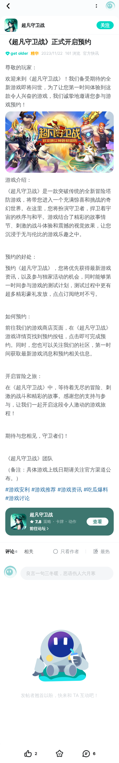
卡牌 (60, 521)
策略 (47, 521)
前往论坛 (38, 528)
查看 (97, 521)
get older (19, 53)
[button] (108, 6)
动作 (72, 521)
